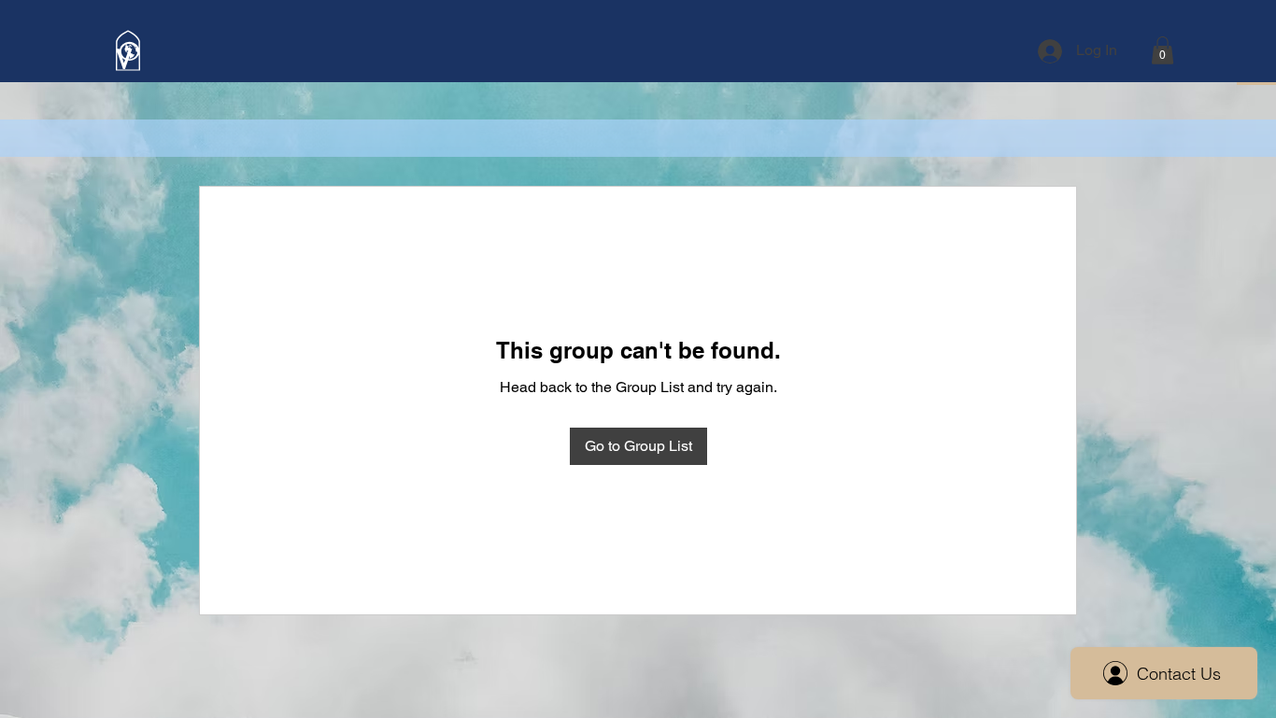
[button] (1162, 50)
